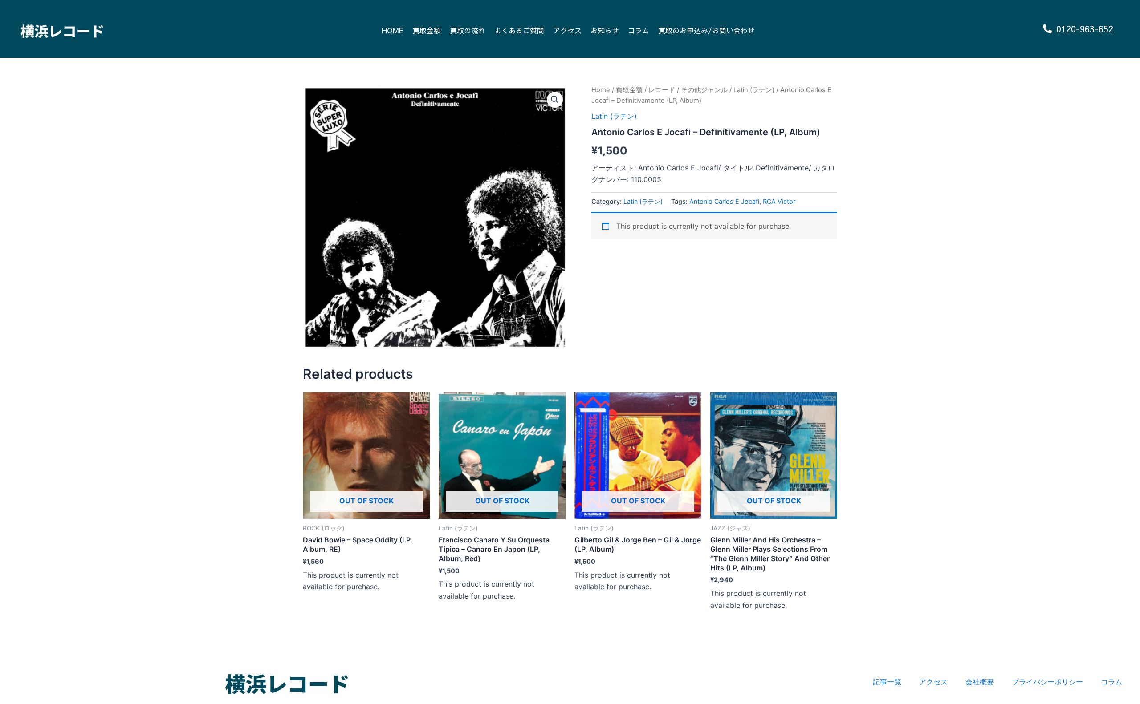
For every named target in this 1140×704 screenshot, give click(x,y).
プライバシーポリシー (1047, 681)
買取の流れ (467, 30)
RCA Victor (779, 201)
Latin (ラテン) (753, 90)
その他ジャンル (704, 90)
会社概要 (979, 681)
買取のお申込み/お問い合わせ (706, 30)
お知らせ (604, 30)
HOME (392, 30)
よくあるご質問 (519, 30)
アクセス (567, 30)
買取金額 (426, 30)
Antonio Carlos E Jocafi (724, 201)
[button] (555, 100)
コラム (638, 30)
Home (600, 90)
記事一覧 (887, 681)
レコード (661, 90)
